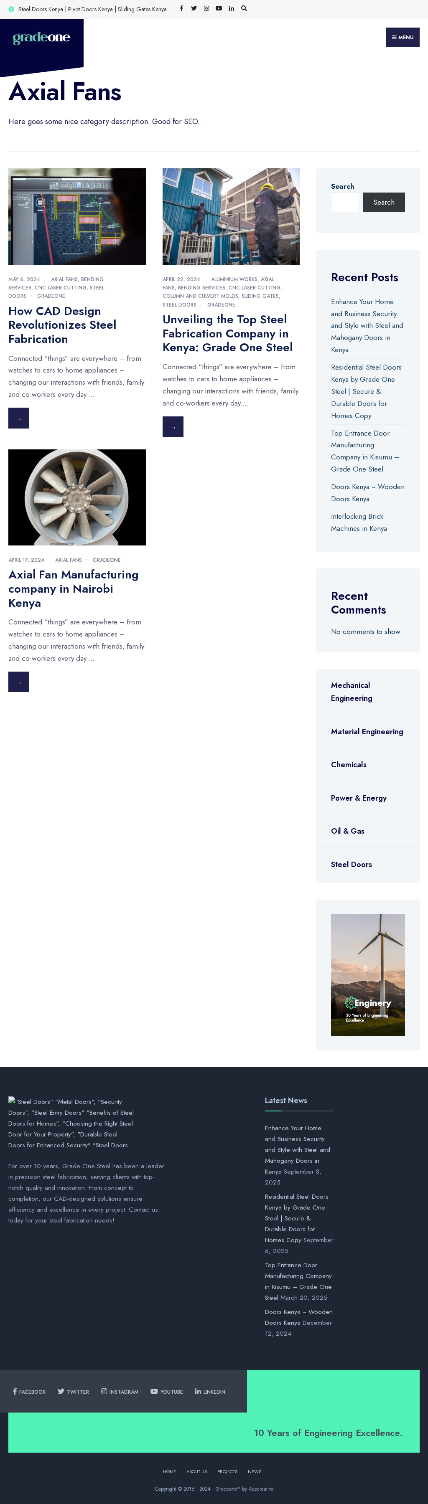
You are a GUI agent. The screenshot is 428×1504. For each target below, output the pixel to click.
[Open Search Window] (244, 9)
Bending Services (201, 288)
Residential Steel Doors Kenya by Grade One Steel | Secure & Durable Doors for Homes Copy (366, 391)
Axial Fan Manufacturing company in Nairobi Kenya (73, 588)
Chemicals (349, 764)
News (254, 1471)
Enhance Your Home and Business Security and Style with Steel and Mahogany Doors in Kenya (367, 326)
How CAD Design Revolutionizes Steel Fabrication (62, 324)
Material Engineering (367, 731)
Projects (227, 1471)
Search (342, 186)
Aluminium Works (234, 279)
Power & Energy (359, 798)
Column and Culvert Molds (200, 296)
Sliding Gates (260, 296)
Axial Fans (64, 279)
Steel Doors (179, 305)
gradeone (51, 296)
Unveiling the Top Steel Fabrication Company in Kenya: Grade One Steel (228, 333)
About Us (196, 1471)
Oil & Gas (347, 831)
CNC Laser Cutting (61, 288)
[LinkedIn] (231, 9)
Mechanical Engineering (351, 692)
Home (169, 1471)
